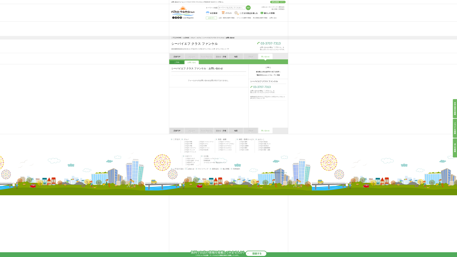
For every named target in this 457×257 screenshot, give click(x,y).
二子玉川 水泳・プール (192, 160)
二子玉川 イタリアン (190, 147)
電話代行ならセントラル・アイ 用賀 (268, 75)
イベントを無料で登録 (244, 18)
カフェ (199, 38)
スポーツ (188, 156)
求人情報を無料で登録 (260, 18)
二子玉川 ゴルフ (190, 158)
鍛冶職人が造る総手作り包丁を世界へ (268, 72)
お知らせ (191, 169)
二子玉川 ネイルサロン (225, 147)
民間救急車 (207, 160)
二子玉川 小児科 (244, 150)
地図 (236, 57)
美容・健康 (222, 139)
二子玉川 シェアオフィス (211, 158)
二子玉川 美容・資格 (264, 150)
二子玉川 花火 (178, 169)
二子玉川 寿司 (203, 145)
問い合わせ (265, 57)
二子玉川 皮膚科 (244, 145)
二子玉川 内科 (243, 143)
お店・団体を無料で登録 (226, 18)
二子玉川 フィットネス (225, 150)
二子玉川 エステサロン (225, 145)
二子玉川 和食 (188, 141)
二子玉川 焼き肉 (203, 150)
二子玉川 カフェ (203, 143)
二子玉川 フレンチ (189, 150)
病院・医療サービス (246, 139)
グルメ (193, 38)
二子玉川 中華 (188, 143)
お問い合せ (191, 62)
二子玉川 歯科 (243, 141)
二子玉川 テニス (190, 162)
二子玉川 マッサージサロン (226, 143)
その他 (205, 156)
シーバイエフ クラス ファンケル (213, 38)
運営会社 (215, 169)
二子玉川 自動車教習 (264, 147)
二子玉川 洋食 (188, 145)
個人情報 (226, 169)
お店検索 (186, 38)
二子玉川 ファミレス (190, 152)
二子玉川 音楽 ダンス (264, 143)
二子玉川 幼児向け (263, 145)
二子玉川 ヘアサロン (224, 141)
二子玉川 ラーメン (204, 147)
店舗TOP (177, 57)
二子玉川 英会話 (263, 141)
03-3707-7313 (271, 43)
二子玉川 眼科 (243, 147)
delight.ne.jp (283, 172)
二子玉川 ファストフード (206, 141)
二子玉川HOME (176, 38)
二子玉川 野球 (189, 164)
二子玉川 (176, 139)
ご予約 (176, 62)
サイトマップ (203, 169)
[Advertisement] (228, 28)
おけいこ (261, 139)
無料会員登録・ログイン (278, 2)
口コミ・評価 (221, 57)
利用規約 (236, 169)
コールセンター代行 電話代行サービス (215, 162)
